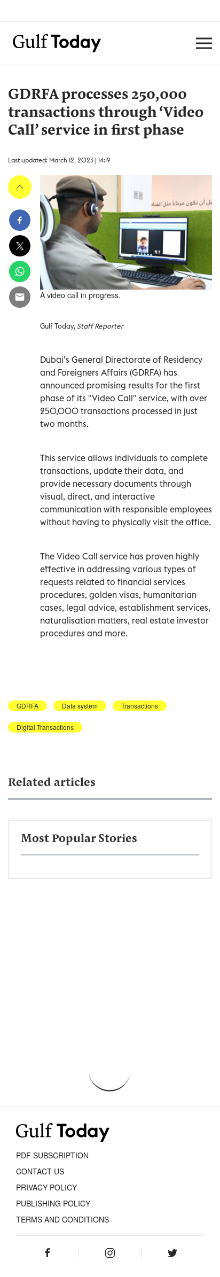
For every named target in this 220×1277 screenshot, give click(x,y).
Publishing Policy (53, 1203)
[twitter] (19, 245)
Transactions (139, 706)
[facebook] (19, 220)
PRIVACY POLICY (46, 1187)
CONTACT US (40, 1171)
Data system (80, 706)
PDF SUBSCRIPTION (52, 1155)
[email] (19, 297)
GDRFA (27, 706)
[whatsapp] (19, 271)
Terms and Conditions (62, 1219)
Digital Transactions (45, 727)
